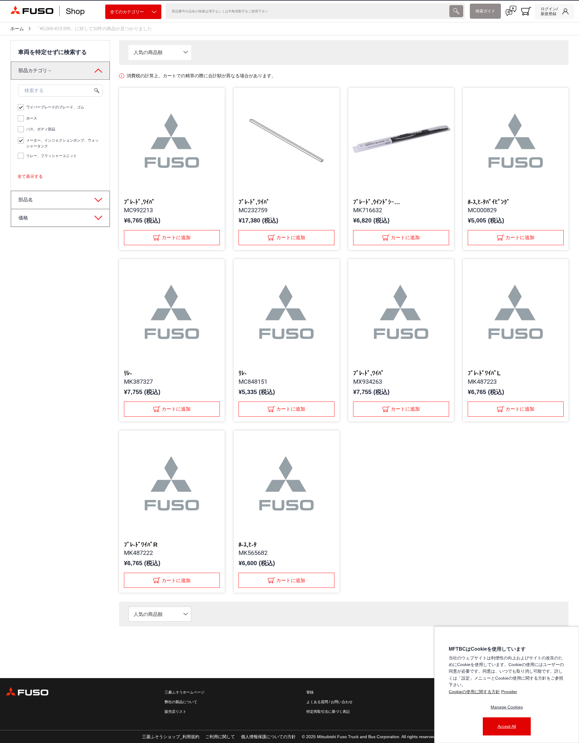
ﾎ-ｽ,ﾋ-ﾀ (248, 544)
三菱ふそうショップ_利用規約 (170, 736)
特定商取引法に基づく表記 (328, 711)
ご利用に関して (220, 736)
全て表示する (30, 176)
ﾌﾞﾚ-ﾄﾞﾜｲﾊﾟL (484, 373)
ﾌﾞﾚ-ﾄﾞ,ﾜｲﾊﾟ (139, 202)
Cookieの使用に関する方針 (474, 691)
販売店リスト (175, 711)
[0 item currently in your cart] (526, 11)
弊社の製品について (181, 702)
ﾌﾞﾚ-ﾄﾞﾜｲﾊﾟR (140, 544)
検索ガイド (485, 11)
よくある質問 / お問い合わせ (329, 702)
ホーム (17, 28)
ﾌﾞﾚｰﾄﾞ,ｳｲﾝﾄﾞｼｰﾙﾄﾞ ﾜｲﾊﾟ (377, 202)
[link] (554, 11)
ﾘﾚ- (128, 373)
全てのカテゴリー (127, 11)
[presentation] (456, 11)
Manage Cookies (507, 707)
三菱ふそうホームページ (184, 692)
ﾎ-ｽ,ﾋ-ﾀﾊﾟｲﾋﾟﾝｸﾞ (489, 202)
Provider (509, 691)
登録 (310, 692)
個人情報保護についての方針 (268, 736)
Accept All (507, 726)
